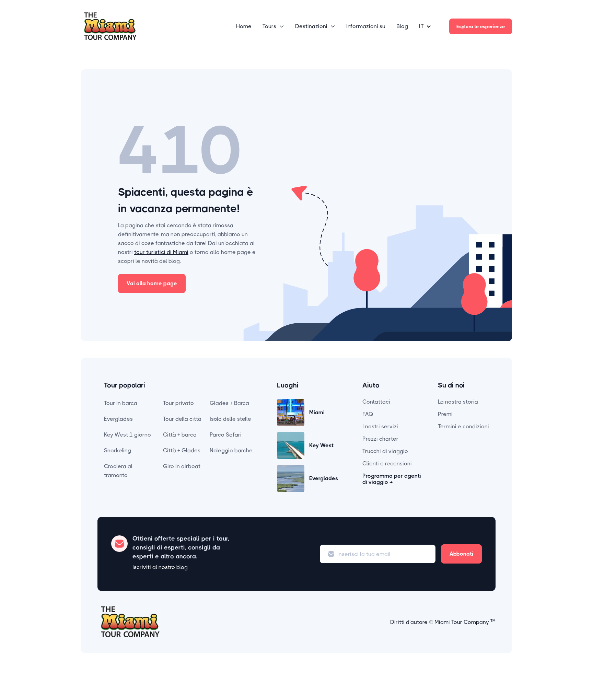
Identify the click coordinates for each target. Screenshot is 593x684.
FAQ (367, 414)
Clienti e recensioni (387, 463)
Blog (402, 26)
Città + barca (180, 434)
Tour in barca (120, 403)
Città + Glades (181, 450)
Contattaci (376, 401)
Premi (445, 414)
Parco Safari (226, 434)
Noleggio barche (231, 450)
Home (244, 26)
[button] (273, 26)
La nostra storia (458, 401)
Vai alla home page (152, 283)
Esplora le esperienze (480, 26)
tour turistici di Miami (161, 252)
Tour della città (182, 419)
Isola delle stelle (230, 419)
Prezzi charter (380, 439)
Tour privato (178, 403)
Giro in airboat (181, 466)
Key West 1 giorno (127, 434)
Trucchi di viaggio (385, 451)
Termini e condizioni (463, 426)
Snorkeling (117, 450)
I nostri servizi (380, 426)
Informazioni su (365, 26)
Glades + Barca (229, 403)
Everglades (118, 419)
